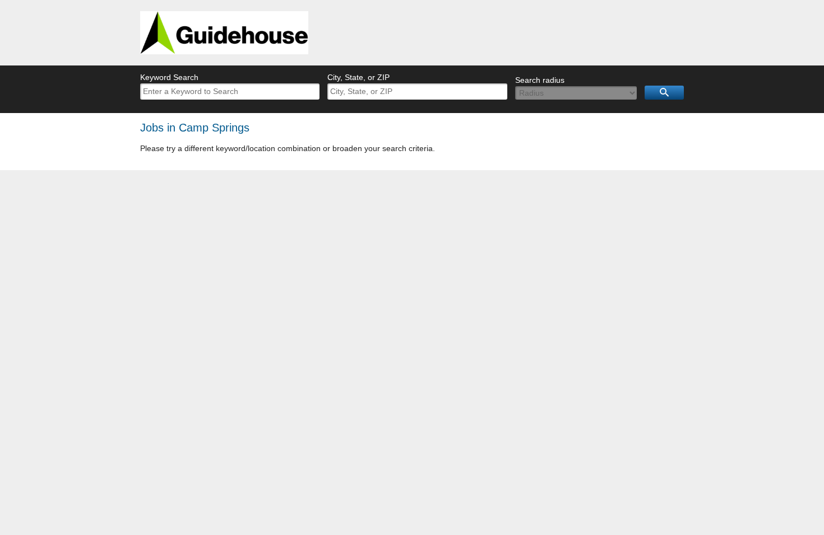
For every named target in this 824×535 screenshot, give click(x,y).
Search (664, 93)
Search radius (539, 80)
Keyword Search (169, 77)
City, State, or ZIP (358, 77)
